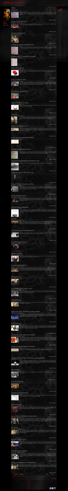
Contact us (51, 480)
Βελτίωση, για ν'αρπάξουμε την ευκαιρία (18, 79)
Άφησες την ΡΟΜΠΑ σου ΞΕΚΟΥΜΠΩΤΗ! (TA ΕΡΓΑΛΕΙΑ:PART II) (24, 416)
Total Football (29, 483)
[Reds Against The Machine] (13, 5)
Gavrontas (19, 69)
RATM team (28, 481)
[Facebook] (50, 489)
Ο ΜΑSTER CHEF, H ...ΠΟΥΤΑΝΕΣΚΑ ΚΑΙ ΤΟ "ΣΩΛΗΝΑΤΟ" (23, 334)
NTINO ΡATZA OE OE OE (16, 276)
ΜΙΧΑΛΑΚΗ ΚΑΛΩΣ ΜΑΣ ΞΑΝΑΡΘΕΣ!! (19, 450)
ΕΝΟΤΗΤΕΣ (45, 5)
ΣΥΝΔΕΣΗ (62, 5)
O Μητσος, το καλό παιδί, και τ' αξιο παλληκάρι (20, 102)
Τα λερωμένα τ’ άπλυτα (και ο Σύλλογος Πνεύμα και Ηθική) (22, 184)
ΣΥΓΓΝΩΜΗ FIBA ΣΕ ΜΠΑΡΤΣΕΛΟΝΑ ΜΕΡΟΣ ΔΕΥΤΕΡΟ (22, 44)
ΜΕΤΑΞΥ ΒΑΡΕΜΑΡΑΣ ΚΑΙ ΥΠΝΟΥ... (18, 195)
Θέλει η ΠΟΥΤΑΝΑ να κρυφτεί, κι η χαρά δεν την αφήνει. (21, 288)
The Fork (19, 104)
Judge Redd (19, 324)
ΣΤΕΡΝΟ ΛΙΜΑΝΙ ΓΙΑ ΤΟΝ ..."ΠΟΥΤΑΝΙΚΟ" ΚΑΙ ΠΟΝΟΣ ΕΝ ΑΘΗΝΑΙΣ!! (25, 311)
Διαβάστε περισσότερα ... (52, 31)
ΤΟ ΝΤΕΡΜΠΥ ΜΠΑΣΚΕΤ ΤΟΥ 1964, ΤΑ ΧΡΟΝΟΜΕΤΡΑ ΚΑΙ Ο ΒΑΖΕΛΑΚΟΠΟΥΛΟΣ (28, 358)
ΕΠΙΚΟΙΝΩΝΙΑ (56, 5)
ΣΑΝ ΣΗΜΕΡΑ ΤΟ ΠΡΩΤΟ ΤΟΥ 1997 (18, 33)
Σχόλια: (20, 11)
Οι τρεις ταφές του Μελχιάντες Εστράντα (18, 439)
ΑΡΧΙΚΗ (40, 5)
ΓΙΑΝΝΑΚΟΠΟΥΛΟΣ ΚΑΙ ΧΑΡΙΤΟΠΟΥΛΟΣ (19, 207)
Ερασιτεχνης (28, 485)
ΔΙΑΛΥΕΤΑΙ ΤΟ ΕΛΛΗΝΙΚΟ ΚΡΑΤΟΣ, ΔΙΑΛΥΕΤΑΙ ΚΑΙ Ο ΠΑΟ (23, 462)
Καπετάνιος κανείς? (14, 114)
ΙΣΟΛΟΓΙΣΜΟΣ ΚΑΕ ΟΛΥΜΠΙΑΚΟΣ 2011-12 (19, 392)
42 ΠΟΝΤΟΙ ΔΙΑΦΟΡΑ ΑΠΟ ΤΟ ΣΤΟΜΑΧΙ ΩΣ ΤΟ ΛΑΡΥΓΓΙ (22, 230)
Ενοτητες (28, 480)
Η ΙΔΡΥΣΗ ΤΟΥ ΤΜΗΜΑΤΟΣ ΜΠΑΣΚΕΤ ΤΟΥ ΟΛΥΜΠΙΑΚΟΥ (23, 346)
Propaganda (28, 484)
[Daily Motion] (55, 489)
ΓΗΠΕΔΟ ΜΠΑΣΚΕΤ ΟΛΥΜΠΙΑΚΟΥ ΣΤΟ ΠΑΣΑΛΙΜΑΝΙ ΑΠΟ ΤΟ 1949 (25, 160)
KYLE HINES (13, 218)
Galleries (39, 480)
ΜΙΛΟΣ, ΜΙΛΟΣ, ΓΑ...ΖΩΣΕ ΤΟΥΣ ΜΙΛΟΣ (19, 91)
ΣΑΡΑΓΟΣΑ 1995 (14, 9)
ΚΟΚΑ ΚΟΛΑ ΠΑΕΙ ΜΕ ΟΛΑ (16, 253)
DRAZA (19, 243)
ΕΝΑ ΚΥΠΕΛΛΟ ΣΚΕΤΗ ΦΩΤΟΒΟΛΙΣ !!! (19, 265)
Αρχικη (17, 480)
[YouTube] (53, 489)
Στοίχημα (28, 488)
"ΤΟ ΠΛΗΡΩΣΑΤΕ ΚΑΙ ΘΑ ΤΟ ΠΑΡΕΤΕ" (19, 242)
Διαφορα (28, 489)
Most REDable (29, 482)
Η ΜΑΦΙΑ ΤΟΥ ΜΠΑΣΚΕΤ (16, 300)
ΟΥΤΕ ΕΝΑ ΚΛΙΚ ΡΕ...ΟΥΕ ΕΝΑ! (17, 67)
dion (19, 115)
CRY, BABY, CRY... (15, 427)
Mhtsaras (19, 266)
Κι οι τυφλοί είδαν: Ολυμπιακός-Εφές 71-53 (19, 21)
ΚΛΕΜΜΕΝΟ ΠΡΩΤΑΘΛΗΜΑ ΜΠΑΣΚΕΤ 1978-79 (21, 149)
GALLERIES (50, 5)
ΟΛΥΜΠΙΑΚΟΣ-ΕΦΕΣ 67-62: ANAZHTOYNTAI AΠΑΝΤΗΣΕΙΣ (23, 56)
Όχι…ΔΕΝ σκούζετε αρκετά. (16, 323)
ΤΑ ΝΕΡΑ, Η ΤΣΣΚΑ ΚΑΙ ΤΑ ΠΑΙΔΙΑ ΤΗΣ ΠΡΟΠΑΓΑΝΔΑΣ (22, 137)
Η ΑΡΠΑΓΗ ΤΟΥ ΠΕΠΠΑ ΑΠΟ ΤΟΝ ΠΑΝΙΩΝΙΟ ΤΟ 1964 (22, 172)
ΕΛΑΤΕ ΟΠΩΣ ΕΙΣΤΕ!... (15, 369)
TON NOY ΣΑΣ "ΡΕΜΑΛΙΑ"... (17, 404)
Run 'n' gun (28, 487)
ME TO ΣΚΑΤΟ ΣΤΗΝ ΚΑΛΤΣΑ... (17, 381)
